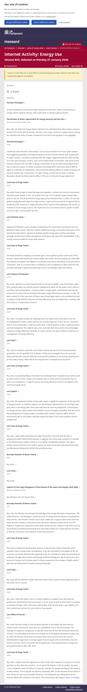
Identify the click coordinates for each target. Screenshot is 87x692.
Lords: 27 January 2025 (35, 48)
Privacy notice (75, 687)
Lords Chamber (51, 48)
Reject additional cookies (44, 22)
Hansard (11, 41)
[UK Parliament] (13, 32)
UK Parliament (9, 48)
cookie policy (51, 17)
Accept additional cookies (16, 22)
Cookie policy (47, 687)
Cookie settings (64, 22)
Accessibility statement (74, 690)
